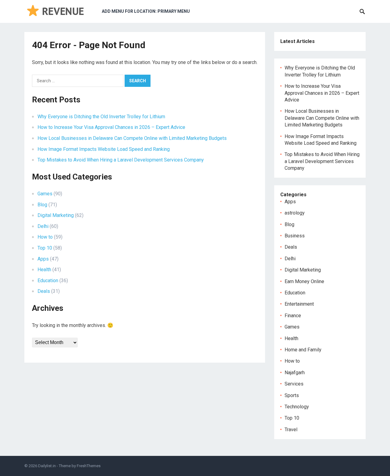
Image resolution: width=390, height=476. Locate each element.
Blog (42, 205)
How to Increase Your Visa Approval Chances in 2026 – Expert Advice (111, 127)
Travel (291, 429)
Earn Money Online (304, 281)
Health (44, 269)
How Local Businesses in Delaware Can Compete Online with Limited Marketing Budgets (132, 138)
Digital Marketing (55, 215)
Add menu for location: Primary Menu (146, 11)
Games (44, 194)
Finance (293, 315)
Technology (297, 407)
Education (47, 280)
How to (45, 237)
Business (295, 236)
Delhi (42, 226)
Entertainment (299, 304)
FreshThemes (89, 466)
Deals (43, 291)
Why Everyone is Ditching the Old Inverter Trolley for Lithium (101, 116)
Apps (43, 259)
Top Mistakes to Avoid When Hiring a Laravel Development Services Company (120, 160)
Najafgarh (295, 372)
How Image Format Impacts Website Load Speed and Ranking (103, 149)
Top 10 (44, 248)
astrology (295, 213)
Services (294, 384)
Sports (292, 395)
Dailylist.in (47, 466)
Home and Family (303, 350)
